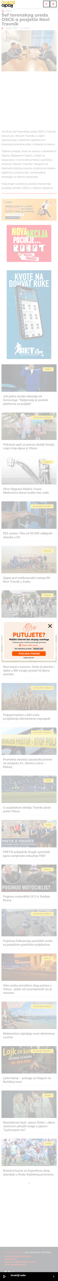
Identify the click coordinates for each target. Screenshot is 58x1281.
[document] (29, 640)
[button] (50, 626)
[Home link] (8, 4)
